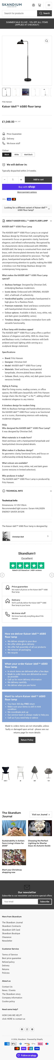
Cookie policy (8, 1001)
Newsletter (7, 941)
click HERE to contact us (13, 1019)
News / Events (9, 990)
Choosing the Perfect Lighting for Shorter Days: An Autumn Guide (39, 843)
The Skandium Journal (12, 922)
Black (7, 155)
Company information (12, 997)
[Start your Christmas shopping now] (14, 857)
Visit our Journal (39, 814)
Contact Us (7, 987)
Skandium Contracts (11, 926)
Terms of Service (10, 954)
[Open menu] (49, 5)
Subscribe (44, 901)
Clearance (6, 937)
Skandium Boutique (11, 933)
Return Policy (27, 740)
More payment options (27, 192)
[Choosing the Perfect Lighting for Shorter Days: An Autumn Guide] (40, 828)
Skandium (22, 1039)
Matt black (28, 155)
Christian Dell (18, 537)
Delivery (5, 965)
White (16, 155)
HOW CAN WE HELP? (12, 1015)
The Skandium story (11, 994)
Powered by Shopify (35, 1039)
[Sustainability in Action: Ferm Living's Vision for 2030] (14, 828)
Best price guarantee (11, 958)
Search (46, 13)
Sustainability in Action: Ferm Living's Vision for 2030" (13, 843)
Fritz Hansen (7, 102)
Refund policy (8, 962)
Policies (6, 973)
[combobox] (27, 13)
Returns (5, 969)
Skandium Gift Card (11, 930)
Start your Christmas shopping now (12, 871)
